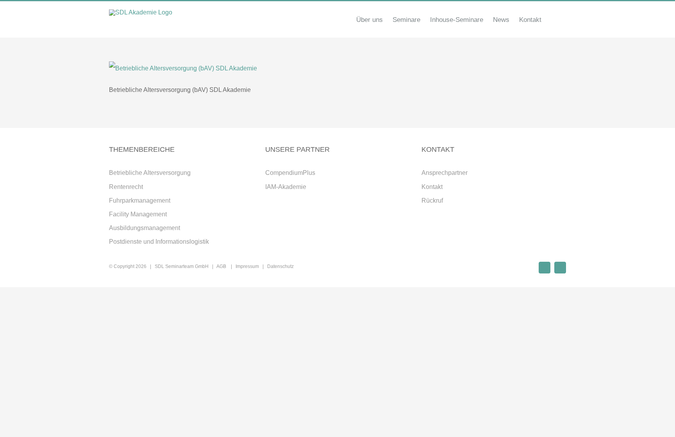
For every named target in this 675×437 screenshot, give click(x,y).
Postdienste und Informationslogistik (159, 241)
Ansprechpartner (444, 172)
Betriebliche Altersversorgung (150, 172)
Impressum (247, 266)
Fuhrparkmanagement (139, 200)
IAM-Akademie (285, 186)
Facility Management (138, 214)
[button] (553, 20)
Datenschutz (280, 266)
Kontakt (432, 186)
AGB (221, 266)
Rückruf (432, 200)
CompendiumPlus (290, 172)
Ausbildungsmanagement (144, 228)
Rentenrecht (126, 186)
